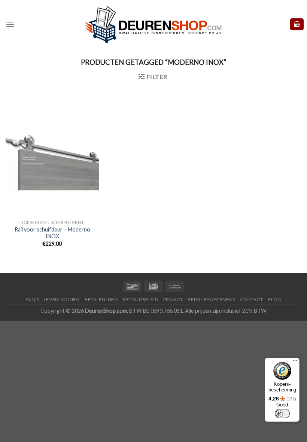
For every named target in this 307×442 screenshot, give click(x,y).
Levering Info (62, 299)
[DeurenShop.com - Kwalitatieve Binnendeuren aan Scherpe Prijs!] (153, 24)
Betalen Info (101, 299)
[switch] (282, 413)
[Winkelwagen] (297, 24)
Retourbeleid (140, 299)
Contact (251, 299)
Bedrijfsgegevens (211, 299)
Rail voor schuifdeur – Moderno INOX (52, 233)
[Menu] (10, 24)
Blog (274, 299)
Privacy (173, 299)
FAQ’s (32, 299)
